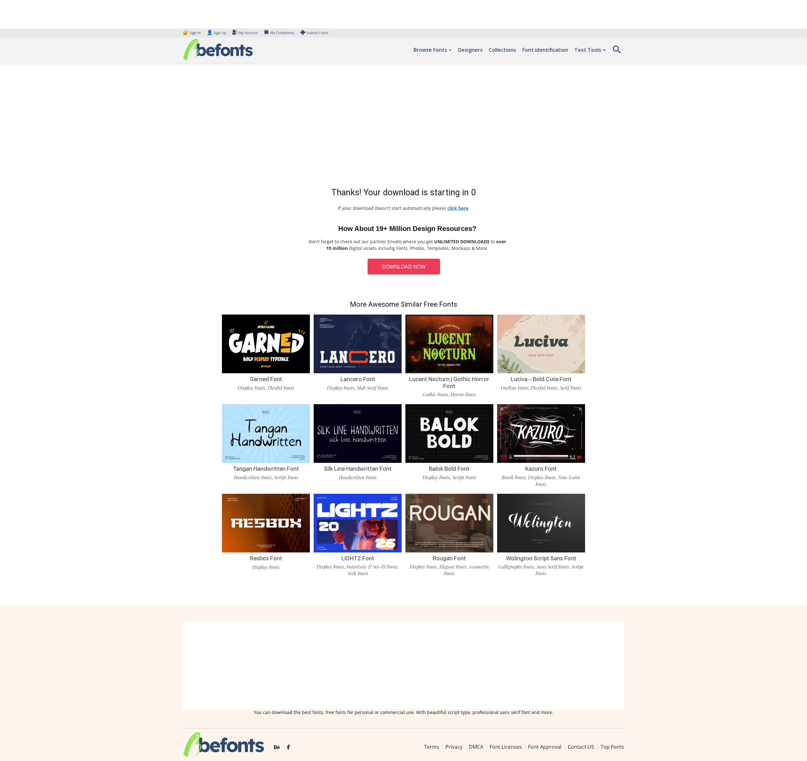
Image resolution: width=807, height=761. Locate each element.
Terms (431, 747)
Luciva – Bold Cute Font (541, 379)
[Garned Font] (266, 343)
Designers (470, 49)
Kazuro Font (541, 468)
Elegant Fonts (453, 566)
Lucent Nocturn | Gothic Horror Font (449, 382)
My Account (248, 32)
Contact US (581, 747)
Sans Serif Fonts (553, 566)
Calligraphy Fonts (516, 566)
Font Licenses (506, 747)
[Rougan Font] (449, 523)
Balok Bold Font (449, 468)
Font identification (545, 49)
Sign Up (216, 32)
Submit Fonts (317, 32)
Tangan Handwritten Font (266, 468)
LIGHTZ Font (357, 558)
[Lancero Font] (358, 343)
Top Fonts (612, 747)
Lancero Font (357, 379)
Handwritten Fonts (253, 477)
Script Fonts (286, 477)
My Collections (282, 32)
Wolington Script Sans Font (541, 558)
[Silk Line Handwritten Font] (358, 433)
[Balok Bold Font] (449, 433)
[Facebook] (288, 747)
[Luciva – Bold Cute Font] (541, 343)
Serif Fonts (570, 388)
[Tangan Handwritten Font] (266, 433)
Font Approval (544, 747)
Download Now (404, 266)
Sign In (192, 32)
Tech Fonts (357, 573)
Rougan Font (449, 558)
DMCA (476, 747)
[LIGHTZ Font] (358, 523)
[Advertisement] (403, 126)
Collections (502, 49)
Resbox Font (266, 558)
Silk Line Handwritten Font (358, 468)
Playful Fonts (281, 388)
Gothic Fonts (435, 394)
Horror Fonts (463, 394)
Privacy (453, 747)
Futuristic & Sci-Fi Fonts (372, 566)
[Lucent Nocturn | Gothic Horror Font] (449, 343)
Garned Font (266, 379)
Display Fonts (251, 388)
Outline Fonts (514, 388)
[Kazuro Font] (541, 433)
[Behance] (277, 747)
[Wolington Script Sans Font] (541, 523)
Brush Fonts (513, 477)
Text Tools (587, 49)
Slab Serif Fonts (372, 388)
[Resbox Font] (266, 523)
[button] (616, 52)
